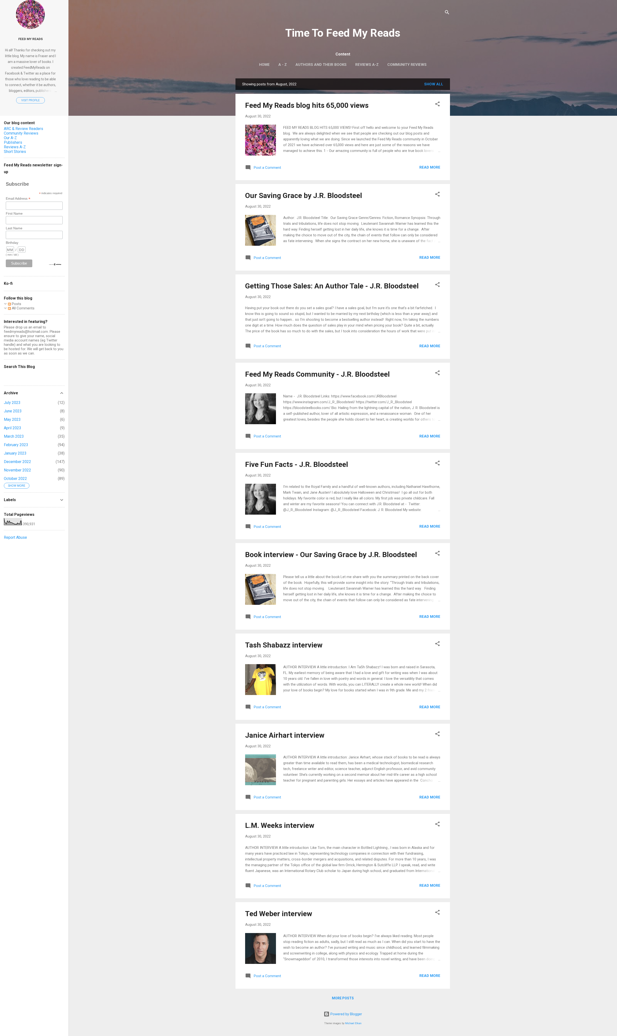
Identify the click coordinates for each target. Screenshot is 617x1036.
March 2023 (14, 436)
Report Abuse (15, 537)
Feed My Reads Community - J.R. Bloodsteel (317, 374)
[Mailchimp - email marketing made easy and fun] (55, 264)
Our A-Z (10, 138)
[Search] (447, 13)
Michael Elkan (353, 1023)
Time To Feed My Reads (342, 33)
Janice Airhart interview (284, 735)
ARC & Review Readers (23, 128)
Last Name (14, 228)
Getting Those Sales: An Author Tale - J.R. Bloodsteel (332, 286)
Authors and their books (321, 64)
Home (264, 64)
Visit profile (30, 100)
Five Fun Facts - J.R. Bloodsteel (296, 464)
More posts (343, 998)
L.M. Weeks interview (279, 825)
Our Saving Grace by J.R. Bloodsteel (303, 195)
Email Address (18, 198)
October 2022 (15, 478)
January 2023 (15, 453)
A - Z (282, 64)
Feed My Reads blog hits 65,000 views (307, 105)
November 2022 (17, 470)
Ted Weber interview (278, 913)
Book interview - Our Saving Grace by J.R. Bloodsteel (331, 554)
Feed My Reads (30, 39)
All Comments (22, 308)
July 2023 (12, 402)
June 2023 (13, 411)
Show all (433, 84)
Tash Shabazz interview (283, 645)
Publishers (13, 142)
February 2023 (16, 445)
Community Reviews (407, 64)
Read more (429, 167)
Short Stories (15, 151)
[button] (437, 105)
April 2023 (12, 428)
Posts (16, 304)
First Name (14, 213)
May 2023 (12, 419)
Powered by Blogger (345, 1014)
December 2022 (17, 461)
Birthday (12, 243)
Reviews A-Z (367, 64)
